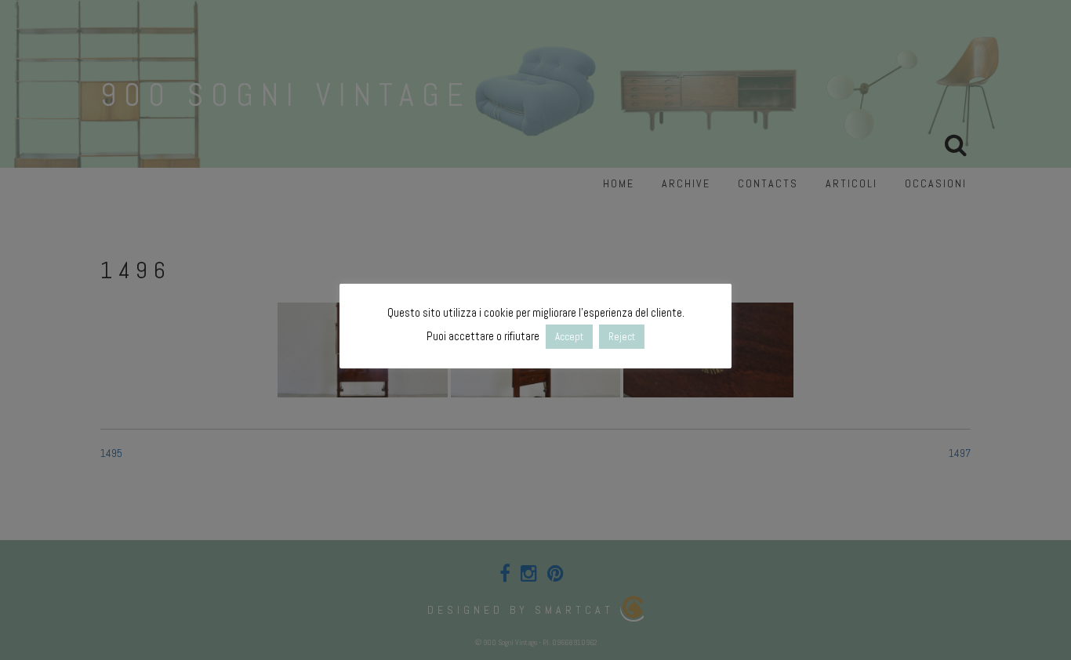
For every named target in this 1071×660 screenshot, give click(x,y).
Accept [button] (569, 336)
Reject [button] (621, 336)
